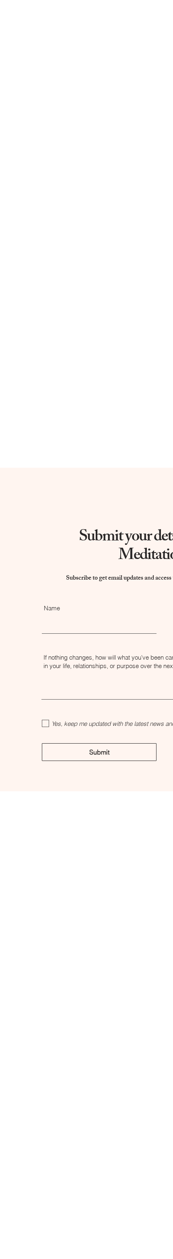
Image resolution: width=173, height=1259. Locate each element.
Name (52, 608)
